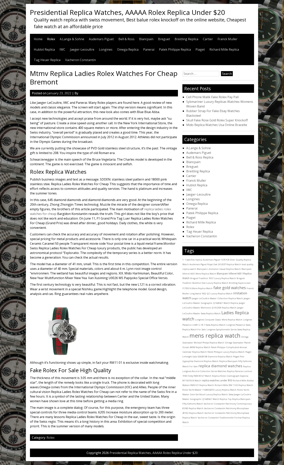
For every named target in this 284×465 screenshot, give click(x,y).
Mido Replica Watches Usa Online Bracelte (216, 125)
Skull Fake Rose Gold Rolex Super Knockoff (217, 120)
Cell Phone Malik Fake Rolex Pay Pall (212, 97)
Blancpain (146, 39)
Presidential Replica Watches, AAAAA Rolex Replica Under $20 (127, 12)
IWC (62, 49)
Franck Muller (227, 39)
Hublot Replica (44, 49)
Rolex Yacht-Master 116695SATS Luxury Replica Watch (209, 389)
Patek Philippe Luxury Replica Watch (226, 352)
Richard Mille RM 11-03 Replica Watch (234, 385)
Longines (105, 49)
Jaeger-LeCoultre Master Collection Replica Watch (217, 298)
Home (38, 39)
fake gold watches (229, 287)
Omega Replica (128, 49)
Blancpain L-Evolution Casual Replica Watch (219, 269)
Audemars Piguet (101, 39)
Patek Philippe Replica (175, 49)
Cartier (208, 39)
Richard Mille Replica (224, 49)
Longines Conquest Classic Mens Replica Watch (218, 319)
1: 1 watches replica (192, 259)
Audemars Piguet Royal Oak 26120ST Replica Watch (215, 264)
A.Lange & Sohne (72, 39)
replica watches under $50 (217, 380)
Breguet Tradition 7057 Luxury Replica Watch (213, 278)
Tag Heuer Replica (47, 60)
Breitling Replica (186, 39)
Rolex (51, 39)
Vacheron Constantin (80, 60)
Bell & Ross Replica (199, 157)
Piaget (200, 49)
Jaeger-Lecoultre (82, 49)
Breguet (164, 39)
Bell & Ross (126, 39)
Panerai (148, 49)
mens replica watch (215, 335)
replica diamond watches (220, 365)
